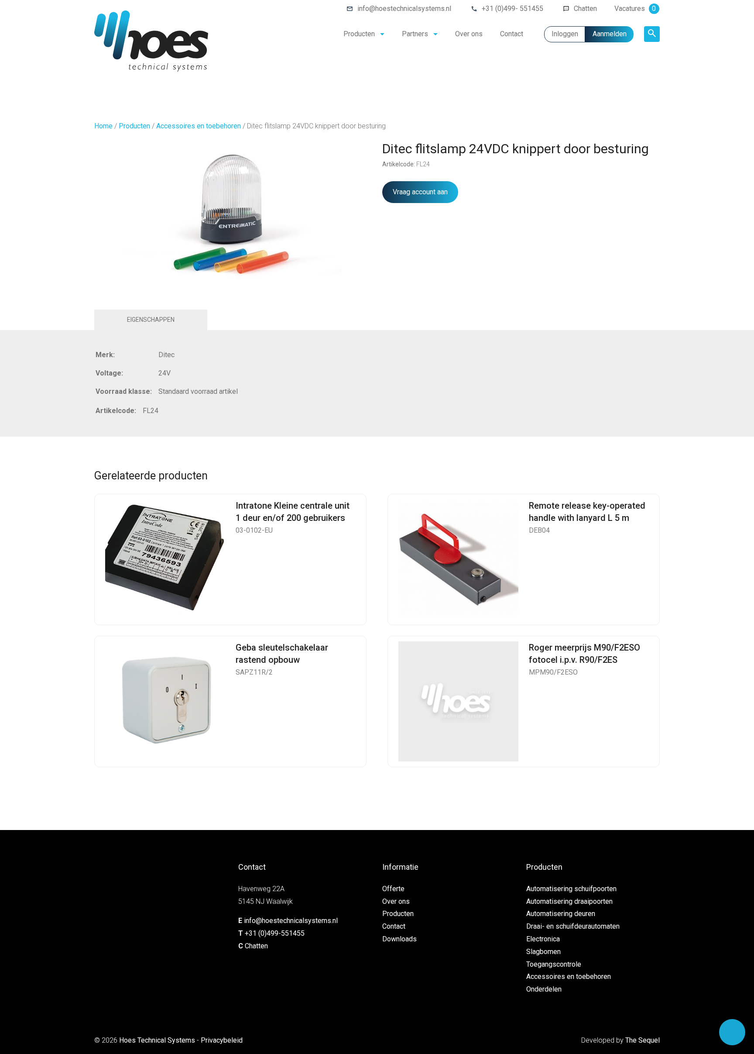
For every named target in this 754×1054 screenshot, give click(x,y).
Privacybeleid (222, 1040)
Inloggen (565, 34)
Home (103, 126)
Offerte (393, 889)
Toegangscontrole (553, 964)
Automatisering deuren (560, 913)
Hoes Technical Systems (157, 1040)
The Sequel (642, 1040)
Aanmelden (610, 34)
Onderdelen (544, 989)
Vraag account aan (420, 192)
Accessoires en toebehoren (198, 126)
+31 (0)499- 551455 (512, 8)
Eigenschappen (151, 319)
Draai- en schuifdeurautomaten (573, 926)
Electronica (543, 939)
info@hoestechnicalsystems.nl (404, 8)
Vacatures (635, 8)
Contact (511, 34)
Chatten (585, 8)
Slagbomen (543, 951)
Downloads (399, 939)
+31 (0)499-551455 (275, 933)
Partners (415, 34)
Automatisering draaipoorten (569, 901)
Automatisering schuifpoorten (571, 889)
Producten (359, 34)
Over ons (469, 34)
